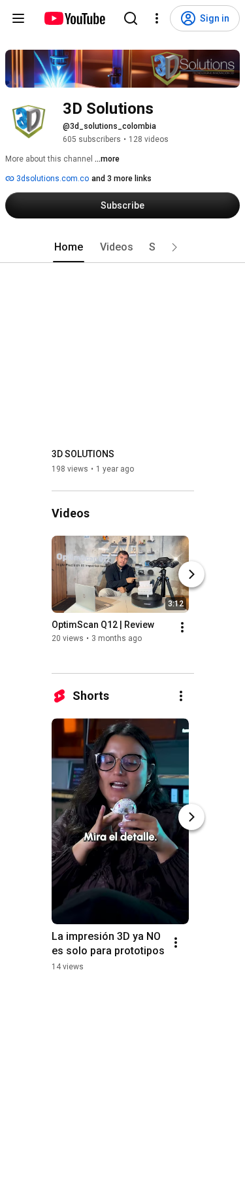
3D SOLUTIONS (83, 454)
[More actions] (182, 627)
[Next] (191, 574)
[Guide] (18, 18)
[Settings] (157, 18)
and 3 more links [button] (121, 178)
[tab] (68, 247)
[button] (174, 247)
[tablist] (123, 247)
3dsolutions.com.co (51, 178)
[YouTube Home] (74, 18)
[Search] (131, 18)
